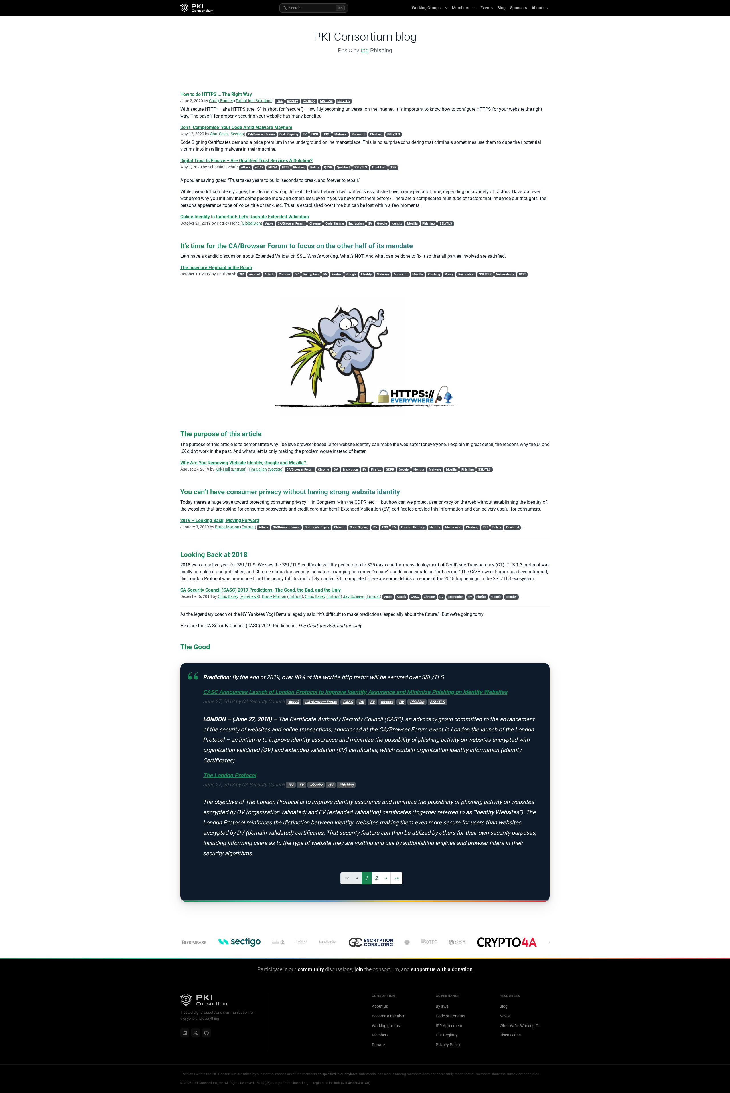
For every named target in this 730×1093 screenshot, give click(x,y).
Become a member (388, 1016)
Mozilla (412, 223)
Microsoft (359, 134)
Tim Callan (257, 469)
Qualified (343, 167)
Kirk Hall (222, 469)
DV (297, 274)
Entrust (238, 469)
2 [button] (376, 878)
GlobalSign (251, 223)
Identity (292, 101)
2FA (241, 274)
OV (401, 702)
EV (305, 134)
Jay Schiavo (353, 596)
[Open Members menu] (474, 8)
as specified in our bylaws (337, 1074)
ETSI (285, 167)
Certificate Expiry (317, 527)
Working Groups (426, 7)
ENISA (272, 167)
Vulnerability (505, 274)
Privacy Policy (448, 1044)
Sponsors (518, 7)
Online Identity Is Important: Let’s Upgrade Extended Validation (244, 216)
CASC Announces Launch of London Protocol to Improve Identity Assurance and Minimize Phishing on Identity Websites (355, 692)
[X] (195, 1032)
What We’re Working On (520, 1025)
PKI (485, 527)
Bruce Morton (227, 527)
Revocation (466, 274)
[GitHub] (206, 1032)
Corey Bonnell (221, 100)
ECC (385, 527)
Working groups (386, 1025)
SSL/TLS (343, 101)
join (358, 969)
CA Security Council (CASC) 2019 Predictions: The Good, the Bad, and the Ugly (260, 590)
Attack (245, 167)
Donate (378, 1044)
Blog (501, 7)
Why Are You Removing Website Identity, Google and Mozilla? (243, 462)
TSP (393, 167)
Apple (269, 223)
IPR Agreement (449, 1025)
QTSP (328, 167)
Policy (314, 167)
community (311, 969)
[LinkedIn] (184, 1032)
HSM (326, 134)
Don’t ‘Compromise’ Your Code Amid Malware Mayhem (236, 127)
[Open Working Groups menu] (446, 8)
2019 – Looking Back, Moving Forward (219, 520)
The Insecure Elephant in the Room (216, 267)
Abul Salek (219, 134)
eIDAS (259, 167)
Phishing (309, 101)
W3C (522, 274)
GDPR (390, 469)
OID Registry (447, 1035)
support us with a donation (442, 969)
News (505, 1016)
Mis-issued (453, 527)
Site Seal (326, 101)
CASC (415, 597)
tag (365, 50)
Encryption (356, 223)
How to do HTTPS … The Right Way (216, 94)
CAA (280, 101)
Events (486, 7)
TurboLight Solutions (254, 100)
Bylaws (442, 1006)
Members (460, 7)
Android (254, 274)
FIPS (314, 134)
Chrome (315, 223)
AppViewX (250, 596)
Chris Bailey (228, 596)
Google (382, 223)
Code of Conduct (450, 1016)
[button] (386, 878)
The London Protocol (229, 775)
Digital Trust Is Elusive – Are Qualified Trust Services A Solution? (246, 160)
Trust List (379, 167)
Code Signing (288, 134)
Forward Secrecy (413, 527)
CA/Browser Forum (261, 134)
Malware (340, 134)
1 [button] (366, 878)
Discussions (510, 1035)
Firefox (337, 274)
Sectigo (237, 134)
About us (540, 7)
